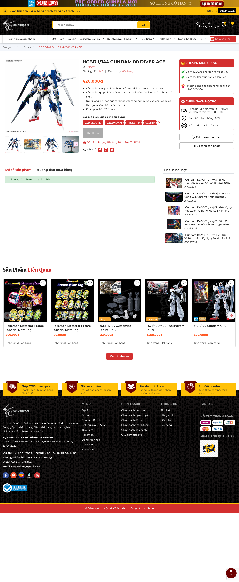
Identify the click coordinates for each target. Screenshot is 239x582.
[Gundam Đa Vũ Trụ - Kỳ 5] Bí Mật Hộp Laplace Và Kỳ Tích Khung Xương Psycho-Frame (208, 183)
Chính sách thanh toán (135, 425)
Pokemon (165, 38)
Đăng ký (166, 420)
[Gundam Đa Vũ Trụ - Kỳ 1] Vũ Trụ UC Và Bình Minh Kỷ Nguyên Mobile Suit (207, 236)
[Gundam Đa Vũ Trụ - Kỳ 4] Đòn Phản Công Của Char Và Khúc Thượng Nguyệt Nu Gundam (207, 197)
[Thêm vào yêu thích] (43, 283)
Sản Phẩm (27, 269)
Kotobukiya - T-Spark (120, 38)
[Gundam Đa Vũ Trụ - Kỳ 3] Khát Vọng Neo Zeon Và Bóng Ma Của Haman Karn (208, 211)
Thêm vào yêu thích (208, 137)
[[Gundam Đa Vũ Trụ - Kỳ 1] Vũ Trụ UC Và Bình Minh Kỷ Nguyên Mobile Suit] (174, 238)
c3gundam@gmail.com (26, 466)
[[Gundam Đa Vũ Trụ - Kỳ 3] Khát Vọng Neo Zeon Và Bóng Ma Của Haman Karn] (174, 210)
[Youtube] (37, 475)
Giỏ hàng (166, 425)
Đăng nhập (167, 415)
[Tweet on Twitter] (112, 150)
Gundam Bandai (90, 38)
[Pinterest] (106, 150)
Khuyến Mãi (89, 449)
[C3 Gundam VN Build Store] (17, 25)
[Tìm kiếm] (143, 24)
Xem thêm (117, 356)
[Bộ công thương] (15, 487)
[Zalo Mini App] (209, 448)
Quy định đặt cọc (131, 434)
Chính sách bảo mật (133, 410)
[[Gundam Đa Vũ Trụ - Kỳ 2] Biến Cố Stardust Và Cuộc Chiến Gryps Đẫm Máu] (174, 224)
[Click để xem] (42, 96)
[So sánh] (206, 145)
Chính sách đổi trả (132, 420)
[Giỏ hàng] (231, 24)
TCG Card (146, 38)
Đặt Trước (58, 38)
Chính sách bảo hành (134, 429)
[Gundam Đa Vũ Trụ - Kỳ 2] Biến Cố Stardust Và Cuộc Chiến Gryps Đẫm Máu (206, 224)
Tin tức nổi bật (175, 170)
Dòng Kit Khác (187, 38)
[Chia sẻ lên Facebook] (100, 150)
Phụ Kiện (87, 444)
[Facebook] (6, 475)
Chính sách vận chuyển (135, 415)
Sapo (150, 508)
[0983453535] (221, 11)
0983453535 (24, 462)
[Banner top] (119, 3)
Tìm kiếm (166, 410)
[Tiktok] (29, 475)
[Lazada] (21, 475)
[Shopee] (13, 475)
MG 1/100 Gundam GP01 (210, 326)
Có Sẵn (72, 38)
